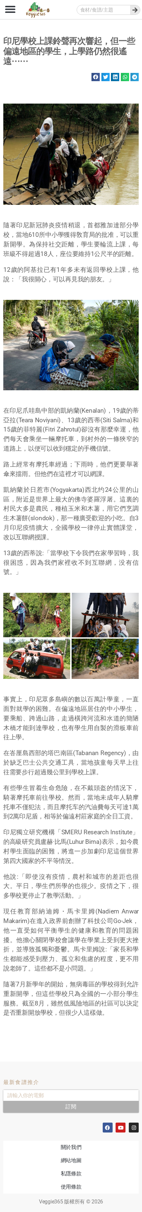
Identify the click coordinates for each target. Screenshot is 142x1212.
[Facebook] (108, 1127)
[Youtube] (120, 1127)
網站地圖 (71, 1160)
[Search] (135, 10)
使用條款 (71, 1187)
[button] (10, 9)
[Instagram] (134, 1127)
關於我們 (71, 1147)
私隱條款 (71, 1173)
